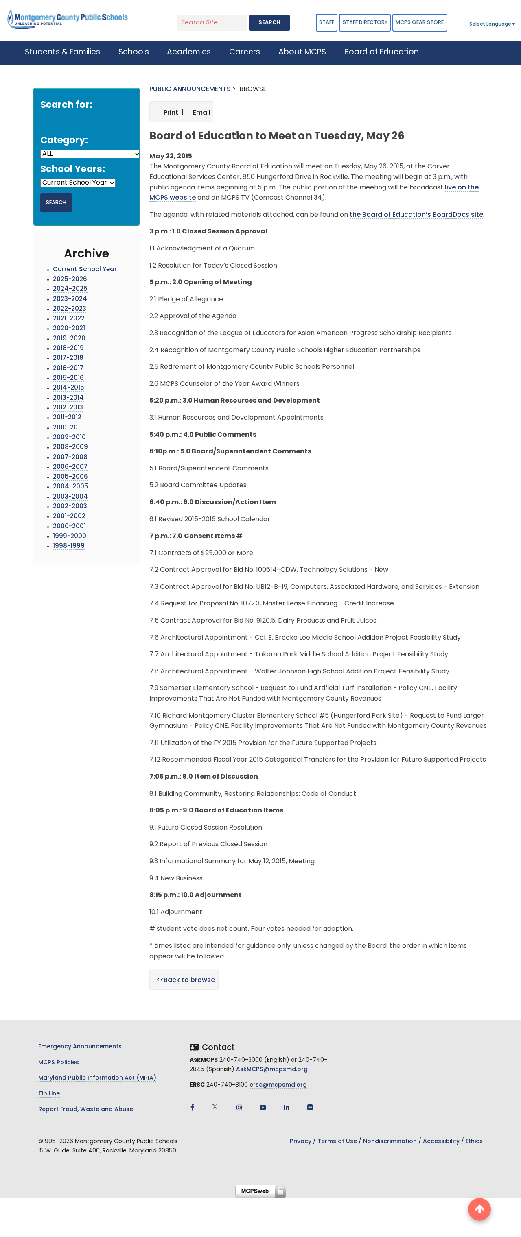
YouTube (263, 1107)
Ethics (474, 1142)
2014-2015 (68, 388)
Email (200, 113)
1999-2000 (69, 537)
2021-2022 (69, 319)
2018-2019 (68, 349)
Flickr (310, 1107)
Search (269, 22)
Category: (64, 141)
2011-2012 (67, 418)
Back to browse (189, 980)
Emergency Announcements (80, 1047)
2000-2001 (69, 527)
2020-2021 (69, 329)
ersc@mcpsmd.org (278, 1085)
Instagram (239, 1107)
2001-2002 (69, 517)
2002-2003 (70, 507)
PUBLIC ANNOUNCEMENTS (190, 89)
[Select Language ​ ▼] (516, 24)
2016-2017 (68, 369)
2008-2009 (70, 447)
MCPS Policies (58, 1063)
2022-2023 (69, 309)
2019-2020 (69, 339)
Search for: (66, 105)
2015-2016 (68, 378)
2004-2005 (70, 487)
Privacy (300, 1142)
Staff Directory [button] (365, 22)
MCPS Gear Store (420, 22)
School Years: (72, 169)
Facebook (192, 1107)
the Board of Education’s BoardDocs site (416, 215)
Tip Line (49, 1094)
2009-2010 (69, 438)
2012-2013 (68, 408)
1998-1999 (69, 546)
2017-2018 (68, 358)
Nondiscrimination (390, 1142)
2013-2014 (68, 398)
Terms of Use (337, 1142)
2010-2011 (67, 428)
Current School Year (85, 270)
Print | (173, 113)
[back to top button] (479, 1209)
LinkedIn (286, 1107)
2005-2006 (70, 477)
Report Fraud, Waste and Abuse (85, 1109)
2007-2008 (70, 458)
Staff (326, 22)
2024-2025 (70, 289)
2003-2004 (70, 497)
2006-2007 (70, 467)
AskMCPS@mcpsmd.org (272, 1070)
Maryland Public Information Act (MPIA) (97, 1078)
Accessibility (441, 1142)
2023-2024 (70, 299)
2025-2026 (70, 280)
